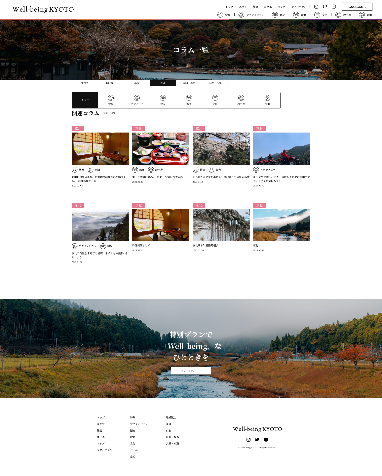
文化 (215, 104)
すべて (85, 83)
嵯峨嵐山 (111, 83)
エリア (243, 7)
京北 (168, 430)
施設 (255, 7)
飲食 (189, 104)
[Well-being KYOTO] (43, 10)
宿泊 (267, 104)
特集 (110, 104)
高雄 (136, 83)
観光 (163, 104)
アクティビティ (137, 104)
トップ (229, 7)
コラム (268, 7)
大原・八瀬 (215, 83)
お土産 (241, 104)
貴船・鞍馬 (189, 83)
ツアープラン (299, 7)
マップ (281, 7)
